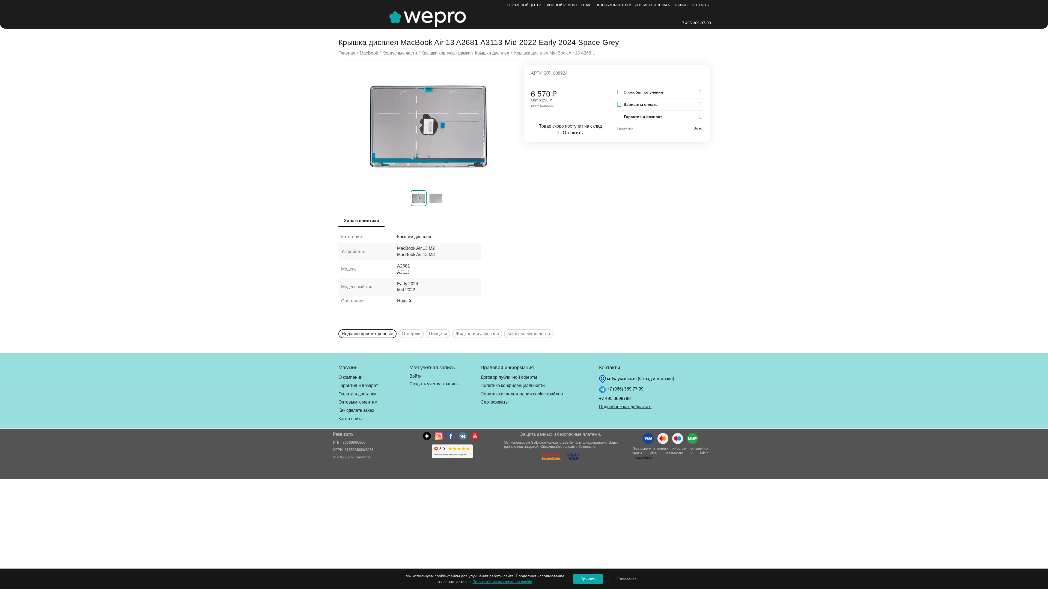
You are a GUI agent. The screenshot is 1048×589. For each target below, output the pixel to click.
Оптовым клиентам (613, 5)
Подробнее (643, 457)
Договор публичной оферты (509, 377)
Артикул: (541, 73)
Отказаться (626, 579)
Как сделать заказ (356, 410)
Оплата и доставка (357, 394)
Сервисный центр (524, 5)
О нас (586, 5)
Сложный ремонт (560, 5)
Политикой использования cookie (502, 581)
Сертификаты (495, 402)
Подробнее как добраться (625, 406)
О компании (350, 377)
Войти (415, 376)
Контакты (701, 5)
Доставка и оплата (652, 5)
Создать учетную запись (433, 383)
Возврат (681, 5)
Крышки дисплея (414, 237)
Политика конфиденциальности (513, 385)
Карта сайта (350, 418)
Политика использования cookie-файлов (522, 394)
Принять (588, 579)
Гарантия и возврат (358, 385)
